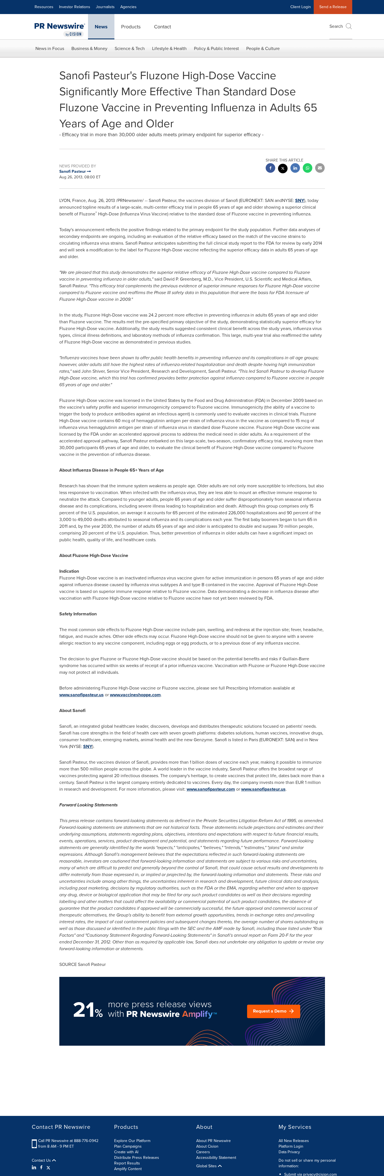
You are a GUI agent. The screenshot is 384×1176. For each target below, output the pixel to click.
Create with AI (126, 1152)
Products (131, 26)
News (101, 26)
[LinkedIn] (35, 1167)
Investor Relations (74, 7)
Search (336, 26)
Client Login (300, 7)
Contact (162, 26)
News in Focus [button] (49, 48)
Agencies (128, 7)
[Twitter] (48, 1167)
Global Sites (207, 1166)
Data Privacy (289, 1152)
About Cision (207, 1146)
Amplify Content (128, 1169)
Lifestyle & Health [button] (169, 48)
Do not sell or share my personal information (307, 1163)
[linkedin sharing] (295, 168)
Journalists (105, 7)
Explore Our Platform (132, 1141)
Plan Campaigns (128, 1146)
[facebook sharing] (270, 168)
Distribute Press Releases (136, 1158)
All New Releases (294, 1141)
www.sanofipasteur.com (211, 789)
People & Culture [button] (263, 48)
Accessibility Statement (216, 1158)
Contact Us (42, 1160)
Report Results (127, 1163)
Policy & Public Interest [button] (216, 48)
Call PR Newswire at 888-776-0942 (68, 1141)
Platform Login (291, 1146)
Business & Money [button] (89, 48)
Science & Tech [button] (130, 48)
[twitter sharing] (283, 169)
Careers (203, 1152)
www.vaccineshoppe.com (135, 695)
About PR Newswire (213, 1141)
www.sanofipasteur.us (81, 695)
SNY (299, 200)
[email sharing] (320, 168)
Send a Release (333, 7)
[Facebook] (41, 1167)
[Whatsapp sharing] (307, 168)
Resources (44, 7)
